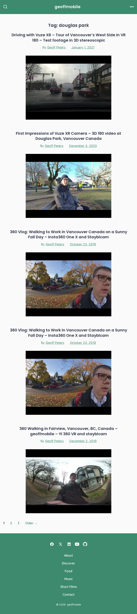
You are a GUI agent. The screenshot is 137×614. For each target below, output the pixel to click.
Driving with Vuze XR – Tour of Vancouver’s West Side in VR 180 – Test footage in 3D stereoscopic (69, 37)
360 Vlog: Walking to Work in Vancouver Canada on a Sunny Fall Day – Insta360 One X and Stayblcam (68, 234)
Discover (68, 563)
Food (68, 571)
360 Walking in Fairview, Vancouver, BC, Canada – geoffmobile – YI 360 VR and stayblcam (68, 431)
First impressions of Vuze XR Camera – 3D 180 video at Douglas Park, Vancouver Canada (68, 136)
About (68, 555)
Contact (69, 594)
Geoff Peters (56, 47)
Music (68, 579)
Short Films (68, 587)
